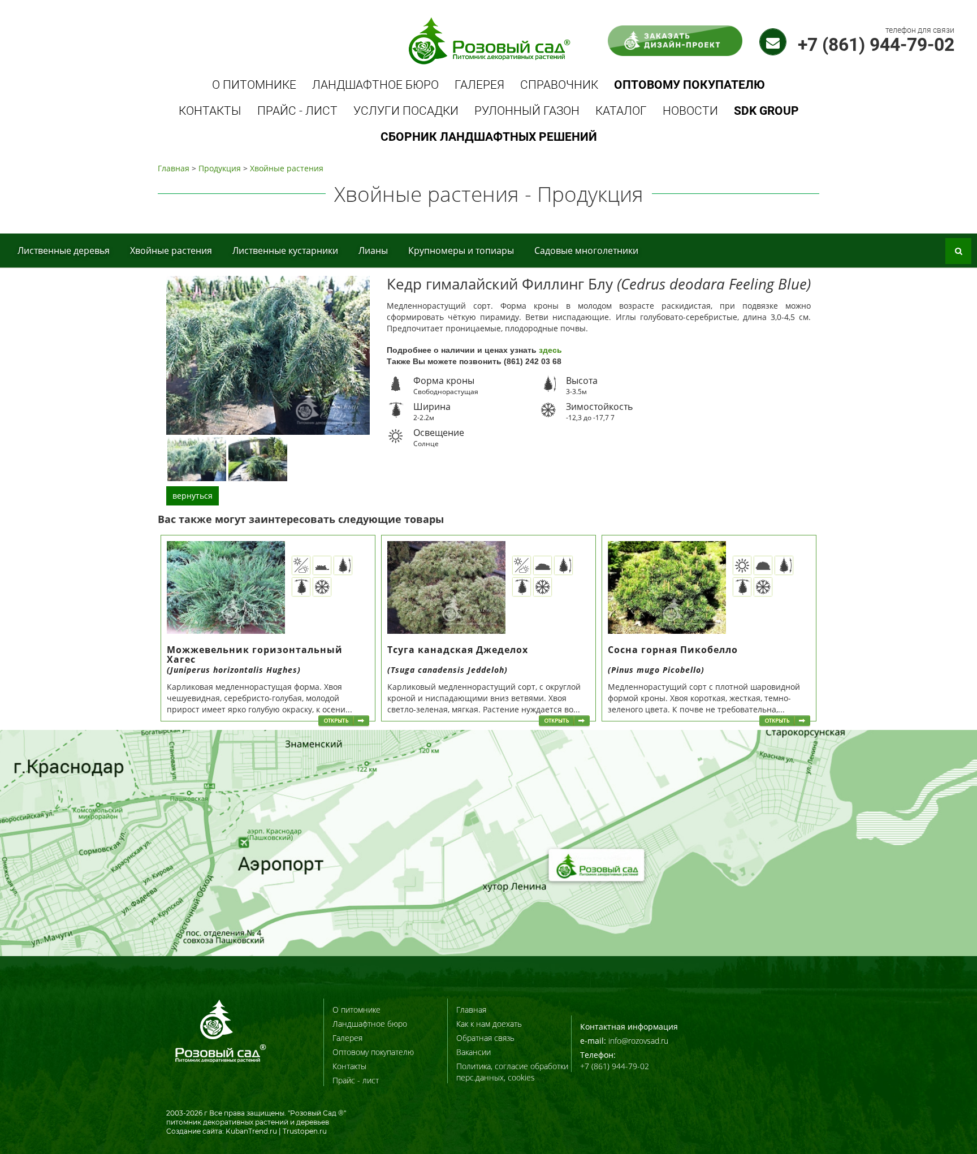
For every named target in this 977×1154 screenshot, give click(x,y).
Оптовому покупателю (373, 1052)
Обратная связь (485, 1037)
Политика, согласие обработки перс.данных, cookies (512, 1072)
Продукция (219, 168)
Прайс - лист (297, 111)
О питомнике (254, 85)
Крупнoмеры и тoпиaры (461, 250)
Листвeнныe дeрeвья (64, 250)
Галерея (479, 85)
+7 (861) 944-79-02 (876, 44)
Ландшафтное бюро (375, 85)
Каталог (621, 111)
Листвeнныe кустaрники (285, 250)
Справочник (559, 85)
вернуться (192, 495)
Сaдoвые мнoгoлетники (586, 250)
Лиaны (373, 250)
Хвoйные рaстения (286, 168)
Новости (690, 111)
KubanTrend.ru (251, 1131)
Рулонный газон (527, 111)
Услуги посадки (406, 111)
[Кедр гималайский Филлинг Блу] (196, 458)
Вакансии (473, 1052)
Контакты (210, 111)
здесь (550, 350)
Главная (173, 168)
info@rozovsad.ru (638, 1040)
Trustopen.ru (305, 1131)
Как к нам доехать (489, 1023)
